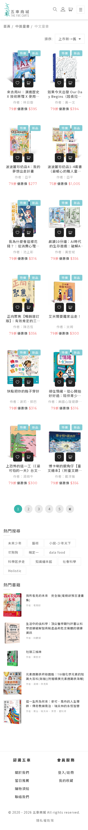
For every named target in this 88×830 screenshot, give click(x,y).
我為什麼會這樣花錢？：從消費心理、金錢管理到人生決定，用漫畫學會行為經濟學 (23, 243)
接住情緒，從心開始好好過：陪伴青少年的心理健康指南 (65, 393)
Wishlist (17, 82)
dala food (57, 552)
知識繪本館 (43, 561)
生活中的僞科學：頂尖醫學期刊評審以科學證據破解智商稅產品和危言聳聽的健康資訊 (54, 628)
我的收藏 (66, 780)
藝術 (35, 543)
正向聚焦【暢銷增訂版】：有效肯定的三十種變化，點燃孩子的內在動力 (23, 318)
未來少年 (15, 543)
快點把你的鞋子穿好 (23, 391)
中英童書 (22, 26)
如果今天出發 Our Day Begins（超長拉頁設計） (65, 94)
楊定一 (34, 552)
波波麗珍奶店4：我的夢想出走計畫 (23, 168)
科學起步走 (16, 561)
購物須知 (22, 788)
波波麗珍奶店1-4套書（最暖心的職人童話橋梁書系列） (65, 168)
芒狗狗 (13, 552)
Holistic (14, 570)
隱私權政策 (45, 820)
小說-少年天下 (60, 543)
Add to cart (28, 82)
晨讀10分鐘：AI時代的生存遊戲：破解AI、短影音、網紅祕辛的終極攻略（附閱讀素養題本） (65, 243)
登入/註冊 (66, 772)
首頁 (7, 26)
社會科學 (69, 561)
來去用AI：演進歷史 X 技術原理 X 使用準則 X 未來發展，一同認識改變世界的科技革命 (23, 94)
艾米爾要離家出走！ (65, 316)
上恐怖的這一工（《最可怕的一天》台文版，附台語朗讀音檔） (23, 468)
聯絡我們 (22, 796)
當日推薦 (22, 780)
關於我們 (22, 772)
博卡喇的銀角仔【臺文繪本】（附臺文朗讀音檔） (65, 468)
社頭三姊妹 (34, 652)
